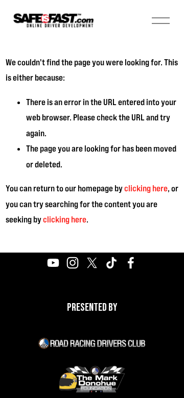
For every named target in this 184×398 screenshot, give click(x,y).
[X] (92, 263)
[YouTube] (53, 263)
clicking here (146, 188)
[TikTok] (111, 263)
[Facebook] (131, 263)
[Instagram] (72, 263)
